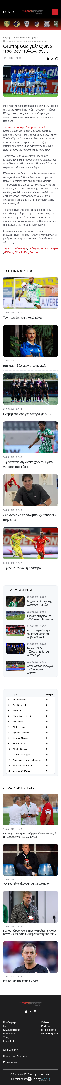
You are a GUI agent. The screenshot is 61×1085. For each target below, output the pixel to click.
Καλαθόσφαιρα (11, 1029)
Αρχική (6, 37)
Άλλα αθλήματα (49, 1033)
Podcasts (46, 1026)
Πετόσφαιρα (9, 1033)
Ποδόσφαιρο (19, 37)
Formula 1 (8, 1041)
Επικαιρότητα (48, 1029)
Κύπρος (32, 37)
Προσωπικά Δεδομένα (15, 1056)
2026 (26, 1074)
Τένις (6, 1037)
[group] (7, 24)
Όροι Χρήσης (10, 1050)
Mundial (7, 1026)
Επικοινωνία (10, 1062)
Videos (45, 1022)
